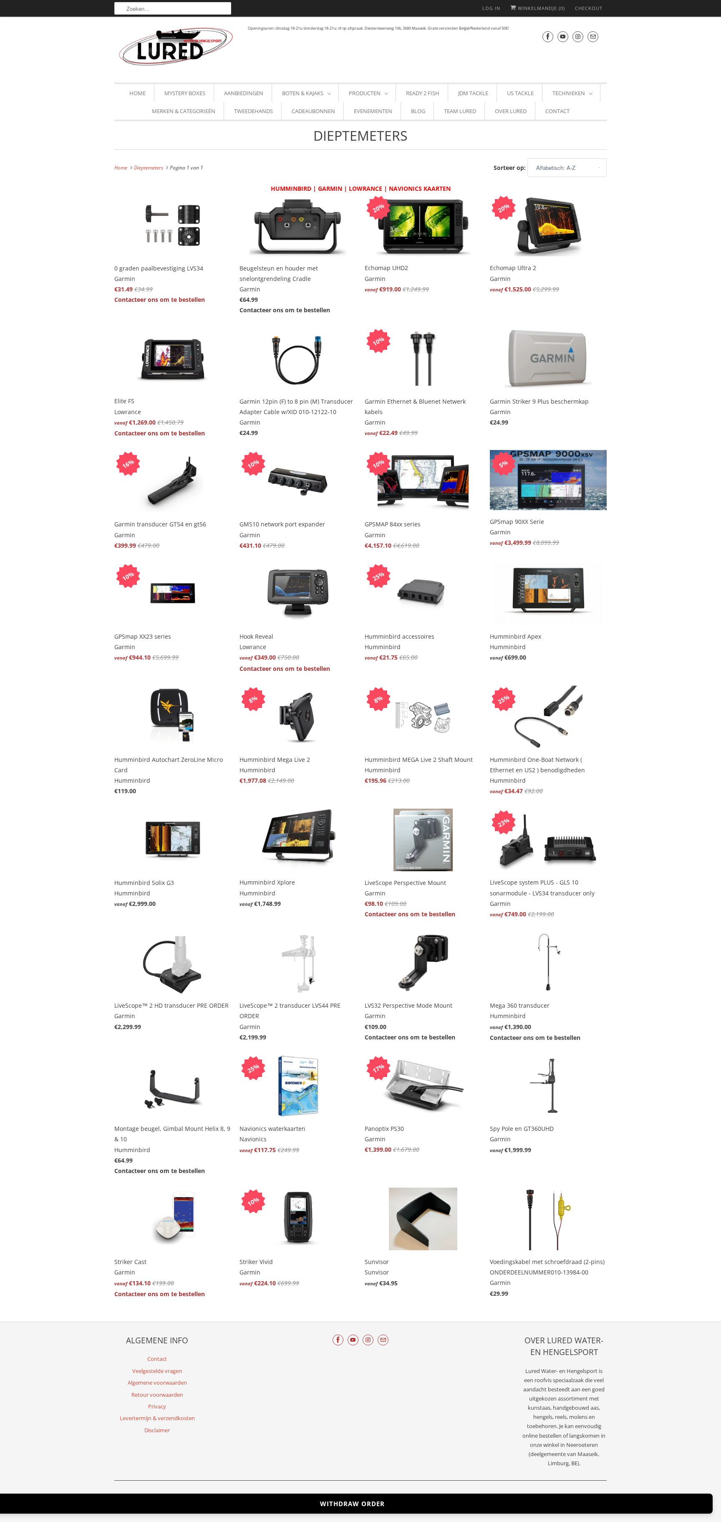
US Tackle (520, 93)
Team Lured (460, 111)
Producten (365, 93)
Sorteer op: (510, 168)
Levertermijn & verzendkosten (157, 1418)
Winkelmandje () (540, 8)
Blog (418, 111)
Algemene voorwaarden (157, 1382)
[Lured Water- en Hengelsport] (176, 48)
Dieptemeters (360, 135)
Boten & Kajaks (302, 93)
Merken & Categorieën (183, 111)
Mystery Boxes (184, 93)
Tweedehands (253, 111)
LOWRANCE (365, 188)
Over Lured (511, 111)
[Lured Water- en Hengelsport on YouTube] (562, 36)
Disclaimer (157, 1430)
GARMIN (330, 188)
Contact (557, 111)
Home (137, 93)
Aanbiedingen (243, 93)
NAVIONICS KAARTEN (420, 188)
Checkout (589, 8)
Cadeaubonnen (313, 111)
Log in (491, 8)
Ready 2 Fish (422, 93)
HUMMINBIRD (291, 188)
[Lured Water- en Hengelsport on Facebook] (547, 36)
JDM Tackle (473, 93)
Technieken (568, 93)
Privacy (157, 1406)
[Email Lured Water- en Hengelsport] (592, 36)
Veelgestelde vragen (157, 1371)
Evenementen (373, 111)
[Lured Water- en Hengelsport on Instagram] (577, 36)
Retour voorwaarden (157, 1394)
